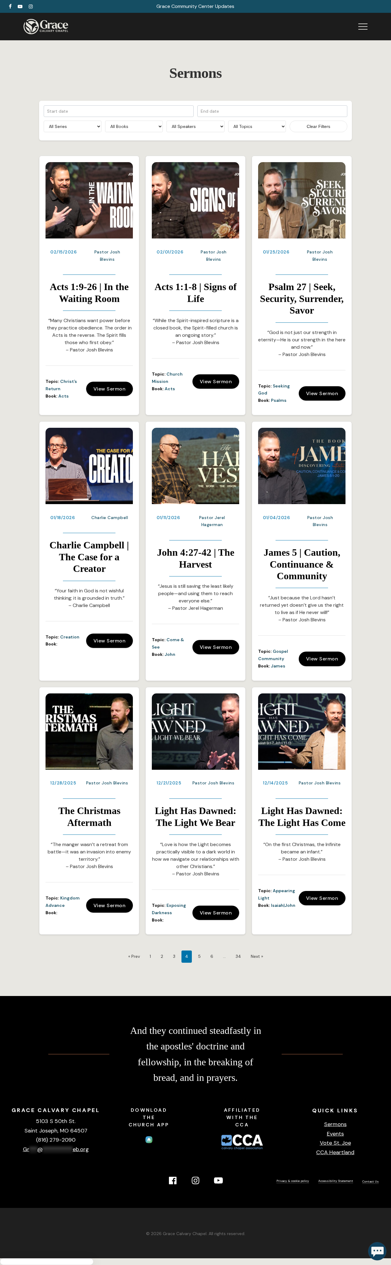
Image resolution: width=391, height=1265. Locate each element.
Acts (63, 396)
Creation (69, 637)
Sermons (335, 1124)
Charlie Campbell (109, 517)
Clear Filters (318, 126)
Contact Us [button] (370, 1181)
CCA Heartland (335, 1152)
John (170, 654)
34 (238, 956)
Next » (257, 956)
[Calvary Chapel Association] (242, 1150)
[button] (362, 27)
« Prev (134, 956)
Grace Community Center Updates (195, 6)
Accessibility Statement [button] (335, 1181)
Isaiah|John (283, 905)
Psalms (279, 400)
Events (335, 1133)
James (278, 666)
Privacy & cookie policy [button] (292, 1181)
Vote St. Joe (335, 1143)
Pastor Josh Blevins (107, 783)
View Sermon (109, 389)
